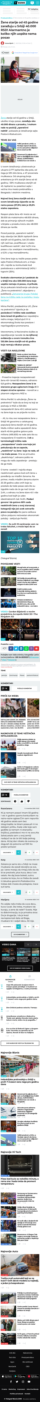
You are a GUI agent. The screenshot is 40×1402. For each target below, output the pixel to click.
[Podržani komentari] (22, 801)
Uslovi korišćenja (6, 667)
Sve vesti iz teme (20, 782)
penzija (4, 675)
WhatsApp (34, 657)
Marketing (12, 1389)
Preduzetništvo (7, 18)
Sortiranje (6, 801)
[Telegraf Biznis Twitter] (17, 1381)
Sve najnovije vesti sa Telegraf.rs (20, 1043)
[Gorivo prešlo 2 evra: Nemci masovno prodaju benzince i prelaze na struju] (8, 1311)
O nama (4, 1389)
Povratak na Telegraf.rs (7, 3)
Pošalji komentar (24, 688)
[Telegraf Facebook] (11, 1381)
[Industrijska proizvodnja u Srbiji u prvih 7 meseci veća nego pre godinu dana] (20, 1066)
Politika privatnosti (16, 1394)
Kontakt (27, 1394)
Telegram (12, 660)
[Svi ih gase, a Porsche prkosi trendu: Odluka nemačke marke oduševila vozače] (8, 1339)
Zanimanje (13, 675)
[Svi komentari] (15, 801)
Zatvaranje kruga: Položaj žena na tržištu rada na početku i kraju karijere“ (20, 297)
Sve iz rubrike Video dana (20, 968)
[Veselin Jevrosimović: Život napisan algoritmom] (8, 758)
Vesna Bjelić (9, 43)
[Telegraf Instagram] (23, 1381)
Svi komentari (20, 934)
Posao (22, 675)
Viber (4, 660)
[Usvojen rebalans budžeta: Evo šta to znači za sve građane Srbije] (8, 1126)
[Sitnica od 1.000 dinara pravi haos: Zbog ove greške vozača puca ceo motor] (8, 1325)
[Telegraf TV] (29, 1381)
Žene (3, 118)
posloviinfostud (32, 675)
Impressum (21, 1389)
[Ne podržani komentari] (28, 801)
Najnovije (10, 1052)
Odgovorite (7, 852)
